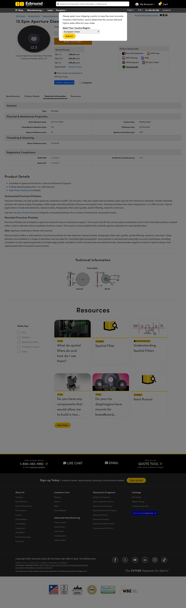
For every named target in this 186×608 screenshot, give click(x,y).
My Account (146, 4)
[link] (164, 2)
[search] (92, 3)
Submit (69, 36)
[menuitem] (22, 10)
